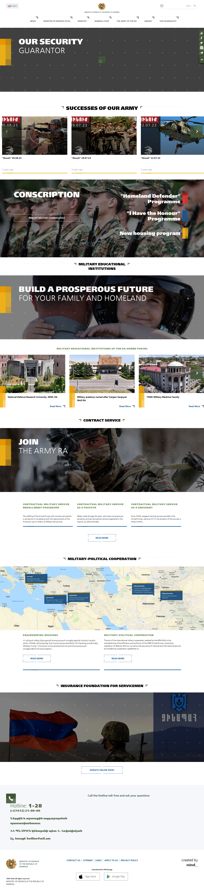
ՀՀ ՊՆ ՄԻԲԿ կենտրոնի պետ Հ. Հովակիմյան (46, 831)
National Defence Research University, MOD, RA (32, 397)
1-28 (35, 805)
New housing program (150, 233)
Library (148, 21)
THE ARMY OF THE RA (127, 21)
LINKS (98, 860)
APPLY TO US (111, 860)
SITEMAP (88, 860)
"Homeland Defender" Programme (150, 198)
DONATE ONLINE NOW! (102, 770)
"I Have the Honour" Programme (153, 215)
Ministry (82, 21)
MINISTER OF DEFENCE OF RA (56, 21)
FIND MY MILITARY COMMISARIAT (47, 217)
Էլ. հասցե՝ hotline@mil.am (30, 838)
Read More (55, 406)
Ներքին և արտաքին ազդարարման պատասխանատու (38, 821)
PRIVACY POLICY (129, 860)
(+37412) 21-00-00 (25, 810)
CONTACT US (74, 860)
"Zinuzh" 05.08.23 (12, 158)
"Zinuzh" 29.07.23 (81, 158)
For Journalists (168, 21)
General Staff (102, 21)
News (33, 21)
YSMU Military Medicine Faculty (163, 397)
